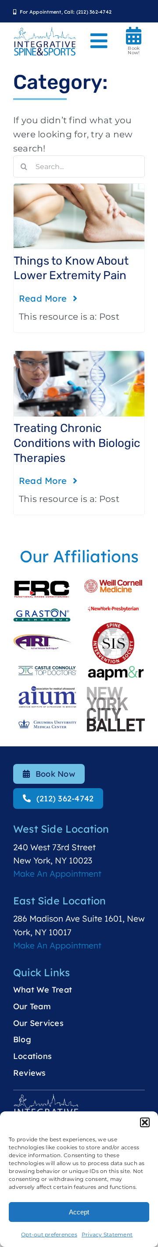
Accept (79, 1212)
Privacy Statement (107, 1234)
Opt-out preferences (49, 1234)
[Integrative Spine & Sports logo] (44, 30)
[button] (144, 1122)
